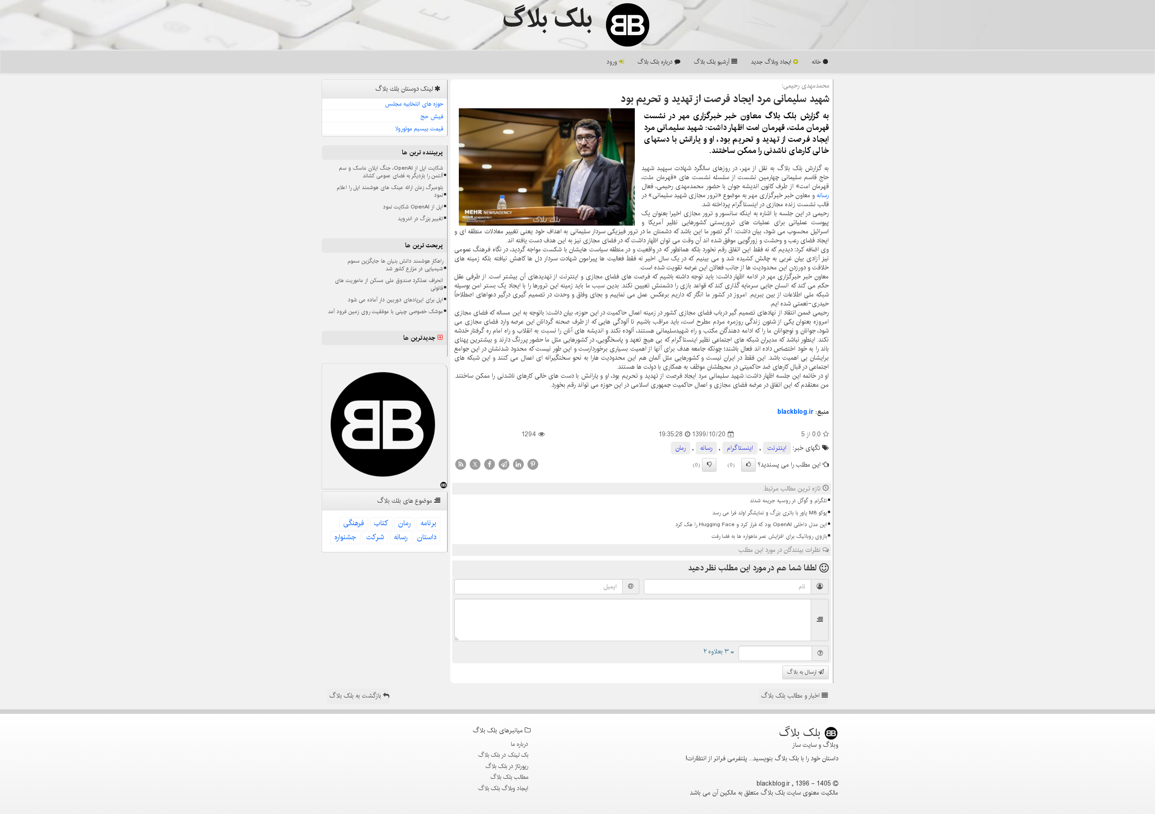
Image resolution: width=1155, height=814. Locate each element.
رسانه (823, 195)
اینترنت (776, 448)
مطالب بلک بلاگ (509, 777)
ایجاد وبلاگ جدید (772, 62)
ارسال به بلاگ (802, 672)
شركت (375, 537)
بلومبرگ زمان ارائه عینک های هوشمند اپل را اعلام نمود (390, 191)
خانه (817, 62)
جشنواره (345, 537)
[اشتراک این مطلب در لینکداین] (518, 464)
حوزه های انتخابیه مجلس (414, 104)
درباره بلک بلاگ (656, 62)
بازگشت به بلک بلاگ (356, 695)
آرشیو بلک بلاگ (712, 62)
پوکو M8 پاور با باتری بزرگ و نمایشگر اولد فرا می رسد (769, 513)
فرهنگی (353, 523)
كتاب (381, 523)
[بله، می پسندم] (748, 465)
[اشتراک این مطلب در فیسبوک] (489, 464)
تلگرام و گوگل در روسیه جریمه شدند (788, 500)
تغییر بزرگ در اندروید (420, 218)
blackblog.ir (795, 412)
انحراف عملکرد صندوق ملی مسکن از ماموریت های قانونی (389, 284)
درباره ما (519, 744)
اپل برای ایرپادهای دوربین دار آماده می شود (395, 300)
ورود (613, 62)
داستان (426, 537)
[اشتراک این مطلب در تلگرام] (504, 464)
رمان (680, 448)
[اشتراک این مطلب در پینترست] (533, 464)
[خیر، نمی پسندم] (709, 465)
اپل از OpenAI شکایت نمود (413, 207)
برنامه (428, 523)
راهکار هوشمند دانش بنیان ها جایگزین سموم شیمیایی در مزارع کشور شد (395, 265)
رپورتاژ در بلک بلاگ (506, 766)
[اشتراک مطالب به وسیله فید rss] (460, 464)
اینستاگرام (740, 448)
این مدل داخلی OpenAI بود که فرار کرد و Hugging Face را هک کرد (751, 524)
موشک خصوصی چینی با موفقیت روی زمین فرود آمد (385, 311)
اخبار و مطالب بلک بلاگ (791, 695)
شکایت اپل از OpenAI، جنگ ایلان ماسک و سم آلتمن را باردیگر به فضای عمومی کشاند (391, 172)
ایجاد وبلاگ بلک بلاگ (503, 788)
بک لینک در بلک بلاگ (503, 755)
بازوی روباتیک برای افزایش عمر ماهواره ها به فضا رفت (769, 536)
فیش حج (432, 116)
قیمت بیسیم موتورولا (419, 129)
